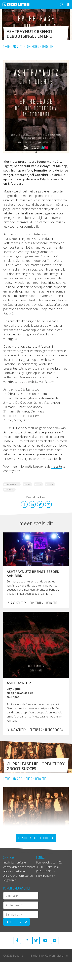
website (46, 360)
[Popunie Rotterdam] (21, 4)
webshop (29, 330)
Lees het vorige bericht (33, 838)
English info (37, 955)
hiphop (10, 490)
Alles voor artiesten (14, 871)
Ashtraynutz (13, 484)
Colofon (50, 955)
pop (39, 484)
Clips (29, 779)
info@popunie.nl (45, 876)
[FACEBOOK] (17, 940)
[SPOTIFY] (54, 940)
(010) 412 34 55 (45, 871)
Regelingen (9, 880)
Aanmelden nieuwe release (19, 867)
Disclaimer (62, 955)
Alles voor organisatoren (18, 876)
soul (50, 484)
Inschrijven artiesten (15, 862)
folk (28, 484)
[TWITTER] (36, 940)
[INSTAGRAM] (26, 940)
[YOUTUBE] (45, 940)
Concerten (32, 46)
